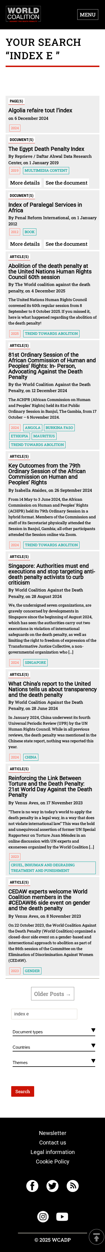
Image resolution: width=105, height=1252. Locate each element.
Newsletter (52, 1133)
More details (25, 182)
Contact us (52, 1142)
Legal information (53, 1152)
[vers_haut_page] (96, 1237)
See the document (66, 182)
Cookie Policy (52, 1161)
